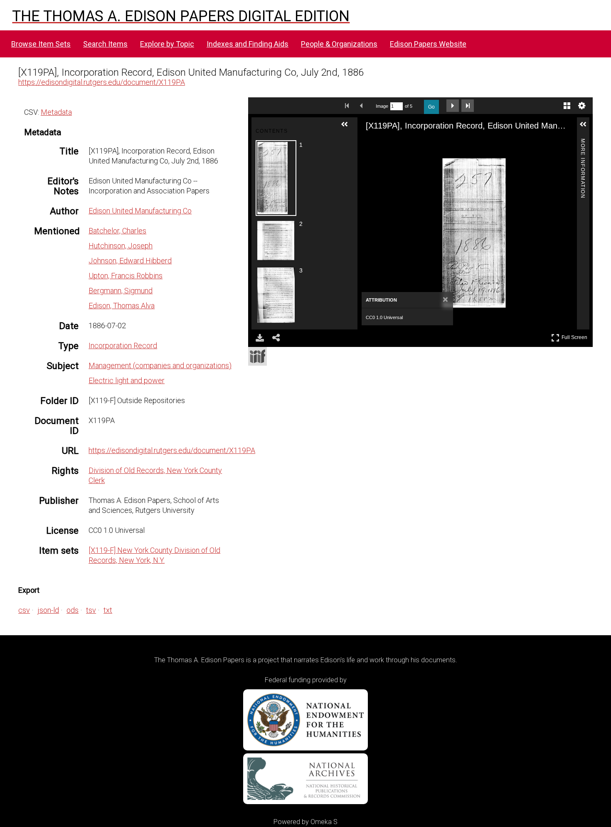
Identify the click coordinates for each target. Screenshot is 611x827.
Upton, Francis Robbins (126, 275)
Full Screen (575, 336)
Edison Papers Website (428, 44)
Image (382, 106)
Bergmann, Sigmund (121, 290)
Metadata (56, 112)
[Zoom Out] (389, 143)
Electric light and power (127, 380)
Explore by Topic (167, 44)
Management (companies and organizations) (160, 365)
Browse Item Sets (41, 44)
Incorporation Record (123, 345)
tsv (91, 610)
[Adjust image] (419, 143)
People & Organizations (339, 44)
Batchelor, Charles (117, 230)
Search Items (105, 44)
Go (431, 107)
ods (73, 610)
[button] (347, 127)
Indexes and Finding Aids (247, 44)
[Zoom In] (374, 143)
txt (107, 610)
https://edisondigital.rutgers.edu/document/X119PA (101, 82)
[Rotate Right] (404, 143)
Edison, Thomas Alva (122, 305)
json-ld (48, 610)
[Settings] (581, 105)
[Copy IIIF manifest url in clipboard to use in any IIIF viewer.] (257, 356)
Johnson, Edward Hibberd (130, 260)
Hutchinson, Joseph (121, 245)
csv (24, 610)
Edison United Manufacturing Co (140, 210)
